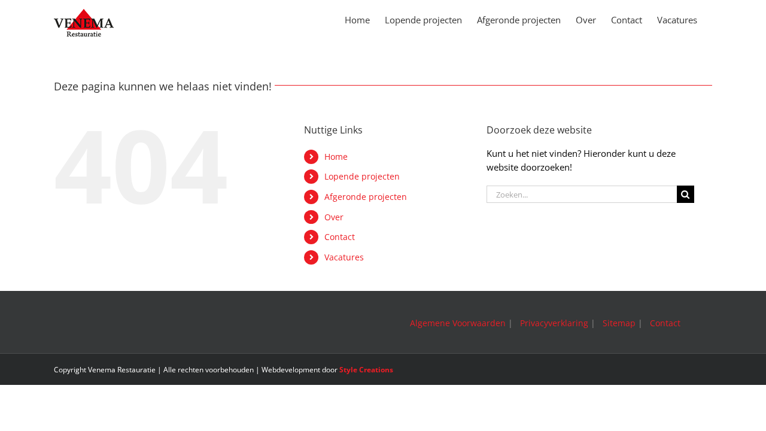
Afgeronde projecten (365, 196)
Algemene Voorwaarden (458, 323)
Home (336, 156)
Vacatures (344, 257)
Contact (339, 236)
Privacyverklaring (554, 323)
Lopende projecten (362, 176)
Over (334, 217)
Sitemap (619, 323)
